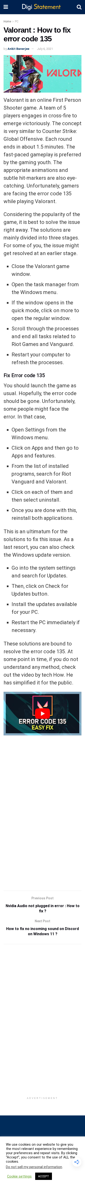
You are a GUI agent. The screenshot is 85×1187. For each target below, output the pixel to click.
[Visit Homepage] (42, 7)
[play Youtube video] (42, 714)
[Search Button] (79, 7)
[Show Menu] (6, 7)
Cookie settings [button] (19, 1176)
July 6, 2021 (45, 49)
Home (7, 21)
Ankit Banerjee (18, 49)
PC (16, 21)
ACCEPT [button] (43, 1176)
